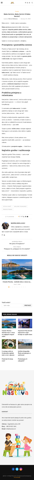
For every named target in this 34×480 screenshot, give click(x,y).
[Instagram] (29, 2)
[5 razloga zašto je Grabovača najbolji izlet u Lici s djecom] (9, 344)
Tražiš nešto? (6, 302)
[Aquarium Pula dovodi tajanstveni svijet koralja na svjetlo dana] (25, 323)
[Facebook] (25, 2)
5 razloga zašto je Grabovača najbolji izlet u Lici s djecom (8, 353)
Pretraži (27, 305)
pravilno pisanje (7, 209)
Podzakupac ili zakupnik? (22, 360)
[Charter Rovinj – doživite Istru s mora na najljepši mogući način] (17, 269)
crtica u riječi (7, 206)
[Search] (32, 2)
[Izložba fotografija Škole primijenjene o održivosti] (25, 344)
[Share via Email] (27, 216)
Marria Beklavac (13, 18)
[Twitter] (27, 2)
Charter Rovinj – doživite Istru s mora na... (17, 282)
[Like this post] (19, 216)
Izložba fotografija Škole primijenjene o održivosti (24, 353)
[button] (3, 273)
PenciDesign (17, 477)
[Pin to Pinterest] (25, 216)
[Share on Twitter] (23, 216)
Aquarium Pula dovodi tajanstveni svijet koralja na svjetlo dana (25, 332)
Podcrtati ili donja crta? (7, 360)
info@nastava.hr (11, 429)
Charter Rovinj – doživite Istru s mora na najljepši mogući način (8, 333)
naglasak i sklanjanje (20, 206)
